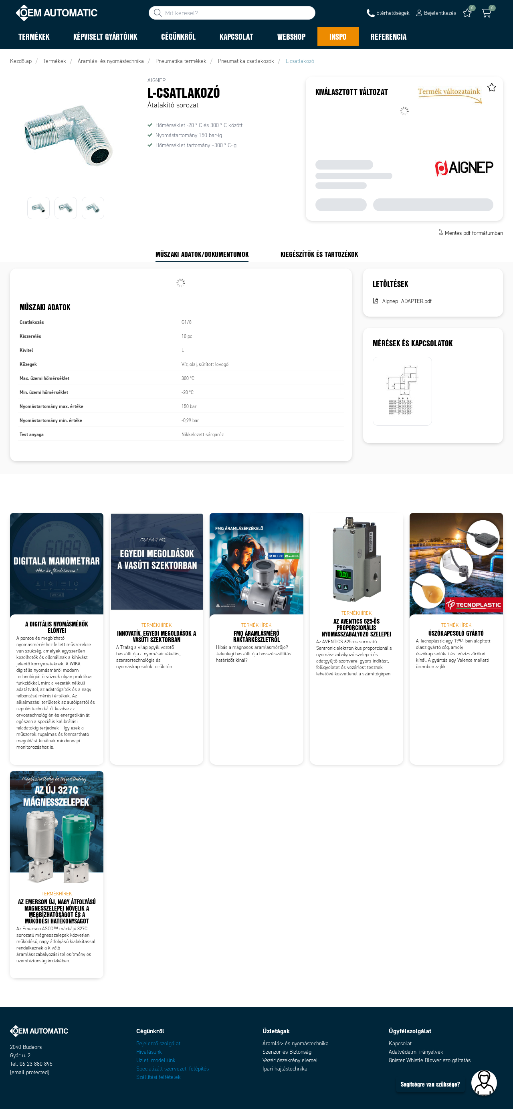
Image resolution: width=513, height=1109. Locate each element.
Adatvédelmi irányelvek (416, 1051)
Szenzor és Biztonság (287, 1051)
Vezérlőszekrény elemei (290, 1060)
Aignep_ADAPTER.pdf (407, 301)
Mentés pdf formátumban (474, 233)
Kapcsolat (400, 1043)
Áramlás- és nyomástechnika (296, 1043)
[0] (486, 13)
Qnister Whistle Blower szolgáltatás (430, 1060)
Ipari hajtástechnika (285, 1068)
